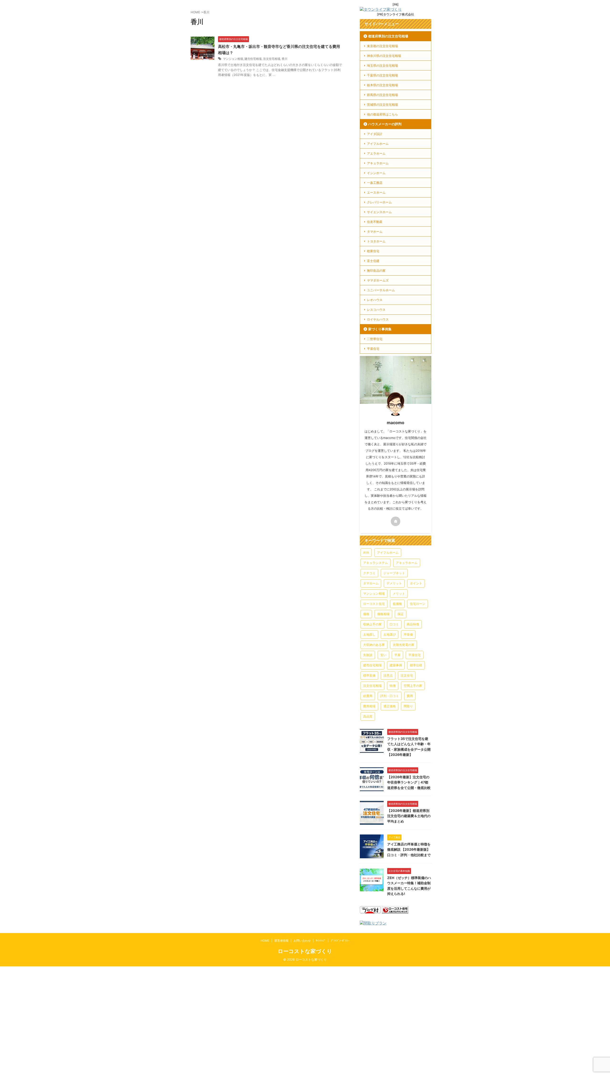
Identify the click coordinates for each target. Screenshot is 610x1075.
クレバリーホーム (379, 202)
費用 (410, 696)
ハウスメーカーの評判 (385, 124)
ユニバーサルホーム (381, 290)
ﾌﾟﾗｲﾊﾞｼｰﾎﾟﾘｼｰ (340, 940)
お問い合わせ (302, 940)
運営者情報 (281, 940)
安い (383, 655)
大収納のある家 (374, 645)
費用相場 (369, 706)
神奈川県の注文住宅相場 (384, 56)
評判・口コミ (389, 696)
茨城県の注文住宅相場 (382, 104)
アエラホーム (376, 153)
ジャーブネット (394, 573)
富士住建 (373, 261)
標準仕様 (416, 665)
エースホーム (376, 192)
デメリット (394, 583)
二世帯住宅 (374, 339)
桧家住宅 (373, 251)
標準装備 (369, 675)
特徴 (393, 686)
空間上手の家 (413, 686)
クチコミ (369, 573)
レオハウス (374, 300)
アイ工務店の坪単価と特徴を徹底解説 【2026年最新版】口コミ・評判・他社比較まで (409, 849)
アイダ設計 (374, 134)
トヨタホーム (376, 241)
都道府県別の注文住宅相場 (388, 36)
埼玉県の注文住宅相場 (382, 65)
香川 (284, 58)
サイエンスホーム (379, 212)
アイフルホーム (378, 144)
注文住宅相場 (271, 58)
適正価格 (389, 706)
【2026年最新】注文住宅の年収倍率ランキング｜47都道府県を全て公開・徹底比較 (409, 782)
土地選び (389, 634)
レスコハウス (376, 309)
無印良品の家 (376, 270)
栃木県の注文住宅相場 (382, 85)
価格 (366, 614)
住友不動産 (374, 222)
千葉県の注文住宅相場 (382, 75)
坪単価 (408, 634)
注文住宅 (407, 675)
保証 (400, 614)
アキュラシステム (375, 563)
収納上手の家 (372, 624)
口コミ (394, 624)
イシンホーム (376, 173)
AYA (366, 552)
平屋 (397, 655)
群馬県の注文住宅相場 (382, 95)
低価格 (397, 604)
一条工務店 (374, 183)
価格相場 (383, 614)
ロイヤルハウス (378, 319)
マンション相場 (233, 58)
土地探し (369, 634)
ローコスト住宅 (374, 604)
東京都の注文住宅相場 (382, 46)
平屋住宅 (373, 349)
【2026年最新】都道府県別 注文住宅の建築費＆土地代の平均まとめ (409, 816)
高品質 (367, 716)
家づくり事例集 (379, 329)
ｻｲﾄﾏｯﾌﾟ (321, 940)
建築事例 (396, 665)
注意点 (388, 675)
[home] (395, 521)
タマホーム (374, 231)
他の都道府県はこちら (382, 114)
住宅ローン (417, 604)
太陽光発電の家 (403, 645)
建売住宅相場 (253, 58)
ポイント (416, 583)
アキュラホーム (378, 163)
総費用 (367, 696)
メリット (399, 593)
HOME (265, 940)
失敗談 (367, 655)
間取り (408, 706)
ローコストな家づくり (305, 951)
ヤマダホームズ (378, 280)
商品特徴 (413, 624)
